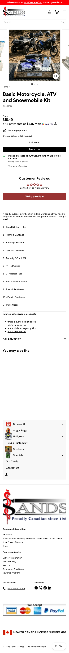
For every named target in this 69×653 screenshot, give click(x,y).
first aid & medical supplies (22, 321)
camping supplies (17, 324)
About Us (7, 534)
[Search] (63, 22)
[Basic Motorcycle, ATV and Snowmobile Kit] (22, 382)
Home (5, 87)
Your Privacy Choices (13, 542)
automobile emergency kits (22, 328)
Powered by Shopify (36, 646)
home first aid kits (17, 331)
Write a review (34, 196)
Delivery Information (12, 557)
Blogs (5, 546)
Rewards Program (11, 572)
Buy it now (34, 149)
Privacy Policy (9, 561)
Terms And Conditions (13, 569)
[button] (34, 124)
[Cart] (56, 12)
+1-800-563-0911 (33, 2)
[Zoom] (56, 76)
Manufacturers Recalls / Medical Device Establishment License (32, 538)
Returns (6, 565)
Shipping (6, 136)
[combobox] (34, 22)
